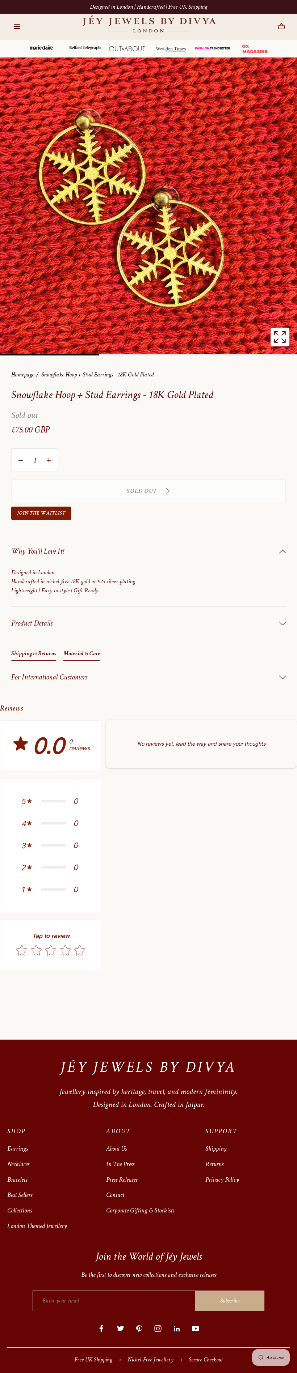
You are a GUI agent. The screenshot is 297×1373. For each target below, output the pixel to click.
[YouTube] (195, 1328)
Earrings (17, 1148)
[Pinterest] (139, 1328)
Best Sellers (19, 1195)
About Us (116, 1148)
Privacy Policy (222, 1180)
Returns (214, 1164)
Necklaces (18, 1164)
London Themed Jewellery (37, 1226)
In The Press (120, 1164)
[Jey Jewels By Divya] (148, 27)
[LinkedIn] (176, 1328)
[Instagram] (157, 1328)
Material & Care (81, 653)
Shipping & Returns (33, 653)
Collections (19, 1210)
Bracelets (17, 1180)
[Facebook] (101, 1328)
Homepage (22, 375)
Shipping (216, 1148)
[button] (17, 27)
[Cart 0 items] (281, 26)
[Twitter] (120, 1328)
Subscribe (229, 1301)
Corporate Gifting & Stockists (140, 1210)
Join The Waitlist (41, 512)
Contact (115, 1195)
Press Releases (121, 1180)
